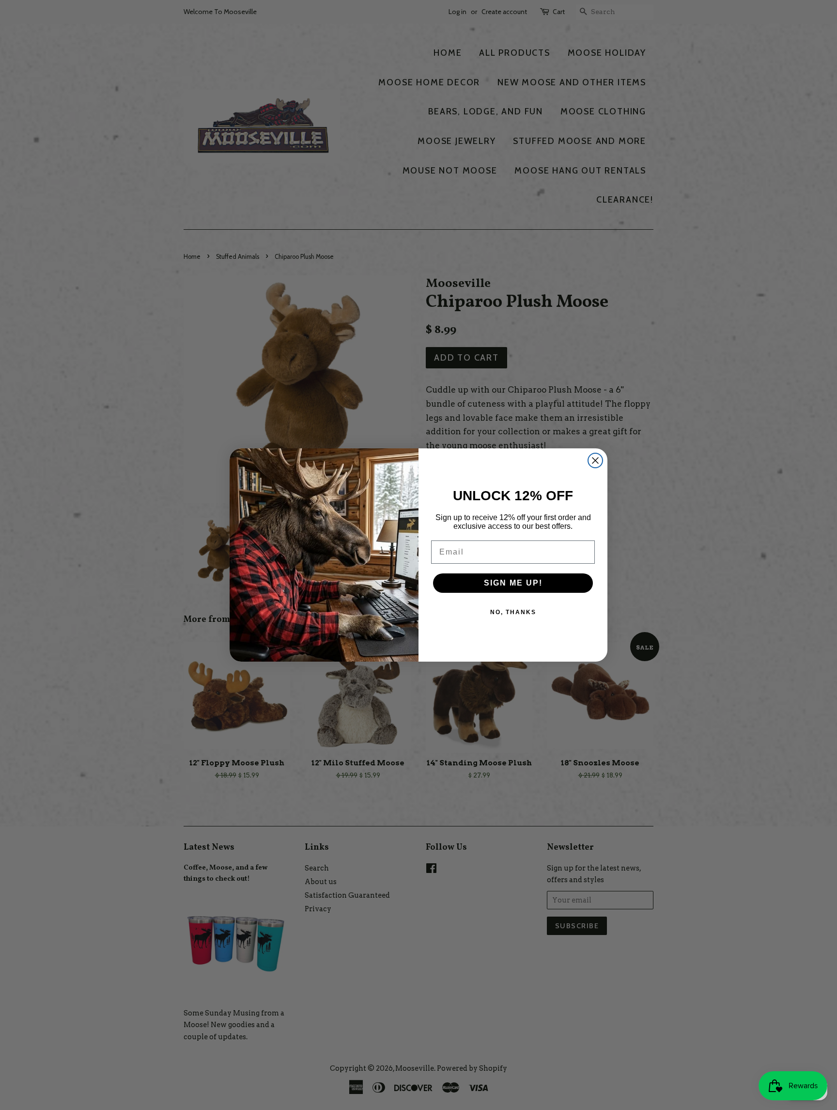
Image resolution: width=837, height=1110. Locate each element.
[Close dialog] (595, 460)
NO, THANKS (513, 612)
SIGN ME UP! (513, 583)
